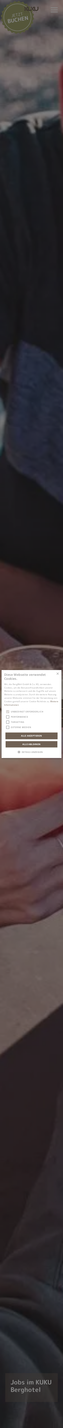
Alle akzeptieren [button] (31, 735)
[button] (31, 752)
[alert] (31, 714)
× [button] (57, 674)
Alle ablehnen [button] (31, 744)
